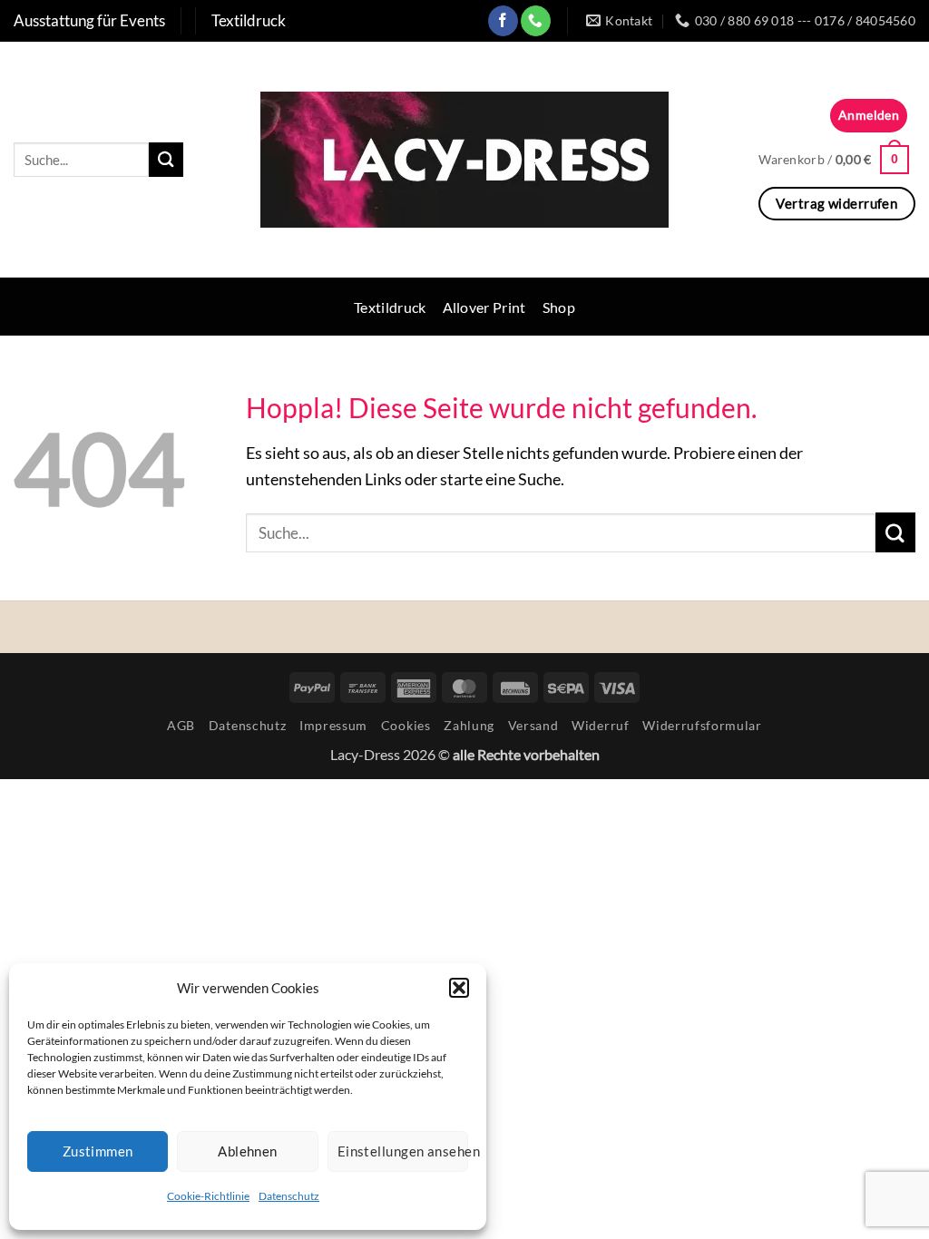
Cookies (406, 725)
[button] (459, 988)
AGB (181, 725)
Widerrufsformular (702, 725)
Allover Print (484, 307)
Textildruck (390, 307)
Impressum (333, 725)
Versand (533, 725)
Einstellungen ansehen (402, 1151)
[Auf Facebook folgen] (503, 20)
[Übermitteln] (166, 159)
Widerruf (600, 725)
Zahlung (469, 725)
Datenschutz (289, 1196)
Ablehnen (248, 1151)
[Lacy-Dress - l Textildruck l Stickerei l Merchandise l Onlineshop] (464, 160)
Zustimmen (98, 1151)
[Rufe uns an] (536, 20)
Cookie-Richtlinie (208, 1196)
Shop (559, 307)
